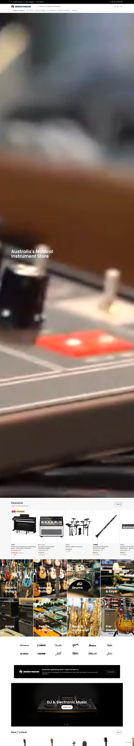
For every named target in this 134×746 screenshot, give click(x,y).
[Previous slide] (13, 704)
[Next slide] (121, 532)
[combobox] (74, 6)
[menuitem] (18, 10)
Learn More (111, 672)
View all (118, 504)
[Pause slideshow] (65, 725)
